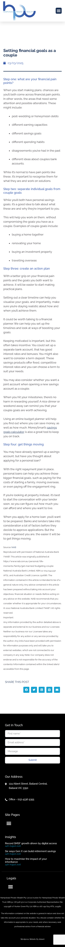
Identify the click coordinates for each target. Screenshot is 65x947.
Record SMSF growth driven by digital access (31, 843)
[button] (59, 11)
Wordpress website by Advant (32, 939)
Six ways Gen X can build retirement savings (30, 851)
